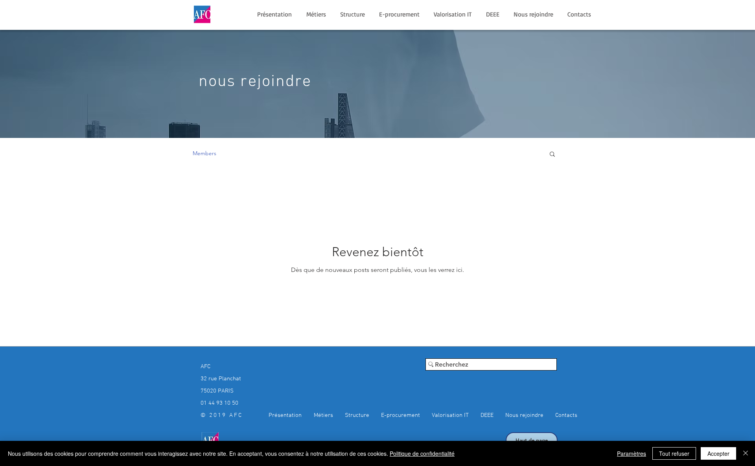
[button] (552, 154)
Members (204, 153)
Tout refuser (674, 453)
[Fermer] (745, 453)
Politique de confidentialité (422, 453)
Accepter (718, 453)
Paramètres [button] (631, 453)
